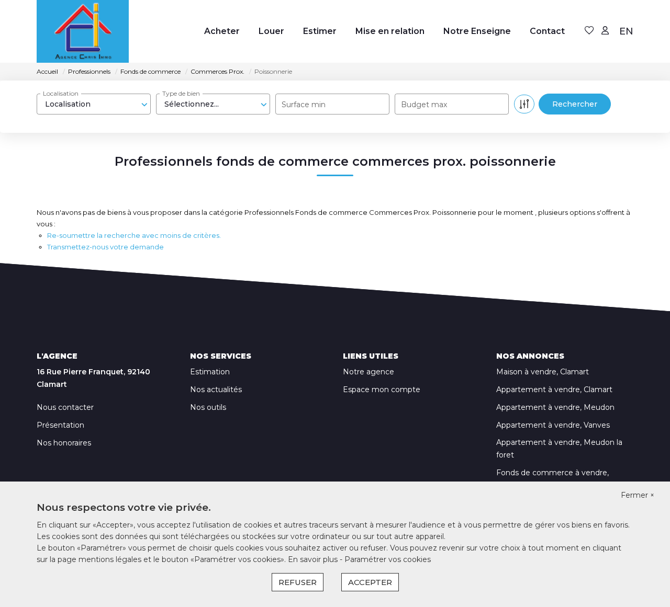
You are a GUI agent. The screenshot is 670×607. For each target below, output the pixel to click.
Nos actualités (216, 389)
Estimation (210, 371)
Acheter (222, 31)
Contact (547, 31)
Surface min (304, 104)
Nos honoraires (64, 443)
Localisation (61, 93)
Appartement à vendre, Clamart (554, 389)
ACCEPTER (370, 582)
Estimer (320, 31)
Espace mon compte (381, 389)
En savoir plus (314, 559)
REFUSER (297, 582)
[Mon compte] (605, 31)
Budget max (424, 104)
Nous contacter (65, 407)
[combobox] (93, 104)
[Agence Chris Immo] (83, 31)
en (626, 31)
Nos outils (208, 407)
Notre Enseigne (477, 31)
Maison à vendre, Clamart (542, 371)
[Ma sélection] (589, 31)
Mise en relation (390, 31)
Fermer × (637, 495)
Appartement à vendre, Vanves (553, 425)
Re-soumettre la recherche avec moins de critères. (134, 235)
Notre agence (368, 371)
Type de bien (181, 93)
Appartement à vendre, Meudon (555, 407)
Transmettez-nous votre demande (105, 247)
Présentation (60, 425)
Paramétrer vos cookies (387, 559)
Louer (271, 31)
